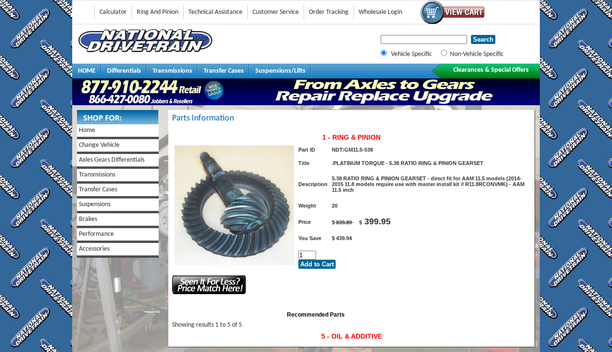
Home (87, 130)
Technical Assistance (215, 12)
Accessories (94, 249)
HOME (87, 71)
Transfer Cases (224, 71)
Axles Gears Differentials (111, 160)
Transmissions (172, 71)
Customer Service (275, 12)
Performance (96, 234)
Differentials (124, 71)
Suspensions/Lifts (280, 71)
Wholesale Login (380, 12)
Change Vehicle (99, 145)
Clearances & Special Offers (491, 70)
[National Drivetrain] (145, 50)
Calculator (113, 12)
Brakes (88, 219)
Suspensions (94, 204)
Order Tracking (329, 12)
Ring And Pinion (157, 12)
